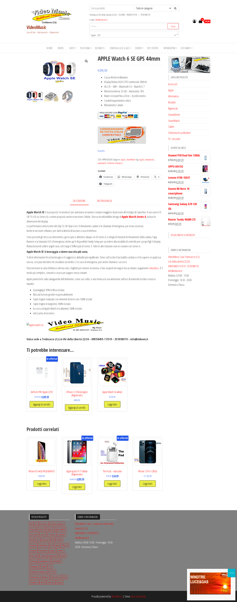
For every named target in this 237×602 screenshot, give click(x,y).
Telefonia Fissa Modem (179, 133)
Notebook (43, 550)
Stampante (34, 566)
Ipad (57, 545)
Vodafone (34, 582)
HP (53, 539)
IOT (51, 545)
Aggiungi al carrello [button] (41, 404)
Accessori (172, 84)
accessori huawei (57, 523)
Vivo (64, 577)
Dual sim (45, 539)
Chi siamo (186, 48)
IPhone (65, 545)
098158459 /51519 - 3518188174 (183, 266)
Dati (31, 539)
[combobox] (134, 34)
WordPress (116, 596)
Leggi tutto (112, 404)
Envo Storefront (138, 596)
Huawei (33, 545)
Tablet (171, 127)
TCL (50, 566)
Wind (43, 582)
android (41, 529)
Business (100, 48)
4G (31, 523)
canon (42, 534)
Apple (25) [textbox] (133, 35)
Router (62, 555)
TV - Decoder (174, 139)
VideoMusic (36, 27)
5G (36, 523)
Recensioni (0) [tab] (104, 201)
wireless (51, 582)
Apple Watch (60, 529)
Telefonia (85, 48)
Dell (37, 539)
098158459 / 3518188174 (86, 533)
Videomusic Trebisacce (39, 577)
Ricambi (172, 102)
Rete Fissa (34, 555)
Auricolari (34, 534)
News (61, 48)
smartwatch (102, 163)
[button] (86, 61)
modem (33, 550)
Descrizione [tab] (79, 201)
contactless (153, 268)
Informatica (173, 96)
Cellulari (51, 534)
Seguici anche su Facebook (183, 235)
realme (60, 550)
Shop (71, 48)
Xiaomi (59, 582)
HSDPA (59, 539)
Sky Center (152, 48)
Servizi (138, 48)
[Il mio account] (194, 21)
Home (50, 48)
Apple (123, 159)
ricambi (43, 555)
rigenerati (53, 555)
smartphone (149, 159)
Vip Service (55, 577)
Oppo (52, 550)
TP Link (52, 571)
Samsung (33, 561)
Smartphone (174, 114)
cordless (61, 534)
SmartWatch (130, 159)
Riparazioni (169, 48)
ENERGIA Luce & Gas (119, 48)
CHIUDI (231, 573)
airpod (32, 529)
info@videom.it (101, 19)
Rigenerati (173, 108)
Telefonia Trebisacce (115, 163)
